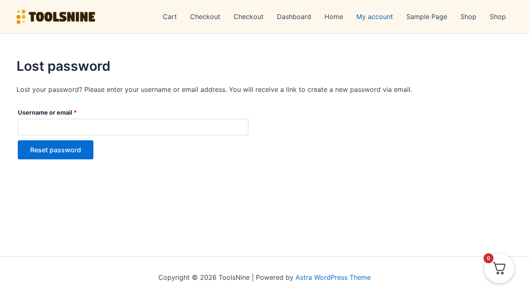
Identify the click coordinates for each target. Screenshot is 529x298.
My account (374, 16)
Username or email (60, 112)
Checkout (205, 16)
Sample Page (426, 16)
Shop (468, 16)
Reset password (55, 150)
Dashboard (294, 16)
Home (333, 16)
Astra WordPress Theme (333, 277)
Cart (170, 16)
